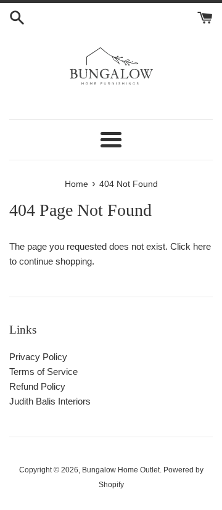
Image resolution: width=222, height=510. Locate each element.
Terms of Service (43, 371)
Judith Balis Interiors (50, 401)
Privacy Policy (38, 357)
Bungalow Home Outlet (121, 470)
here (202, 246)
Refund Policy (37, 386)
